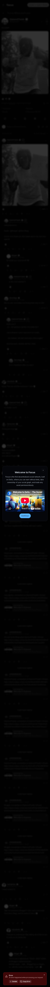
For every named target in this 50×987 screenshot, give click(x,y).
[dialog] (25, 978)
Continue (25, 516)
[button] (44, 974)
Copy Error (26, 981)
